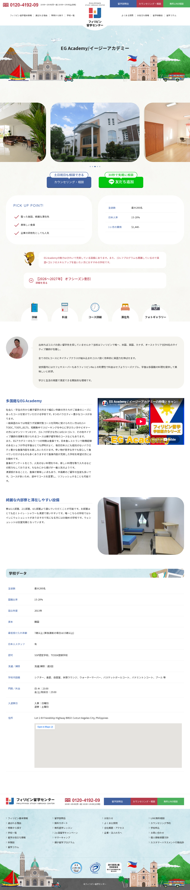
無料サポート (61, 823)
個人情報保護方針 (159, 837)
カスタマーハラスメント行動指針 (167, 842)
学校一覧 (71, 15)
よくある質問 (127, 15)
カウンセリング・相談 (150, 3)
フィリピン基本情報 (18, 818)
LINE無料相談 (158, 818)
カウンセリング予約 (161, 823)
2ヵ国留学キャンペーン (66, 832)
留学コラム (171, 15)
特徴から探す (57, 15)
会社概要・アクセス (114, 827)
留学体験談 (158, 15)
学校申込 (155, 827)
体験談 (11, 842)
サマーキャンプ (62, 837)
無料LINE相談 (177, 3)
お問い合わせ (157, 832)
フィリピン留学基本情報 (21, 15)
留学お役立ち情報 (17, 837)
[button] (90, 166)
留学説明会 (123, 3)
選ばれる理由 (41, 15)
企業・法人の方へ (113, 832)
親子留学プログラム (64, 842)
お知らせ (108, 818)
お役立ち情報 (143, 15)
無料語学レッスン (63, 827)
